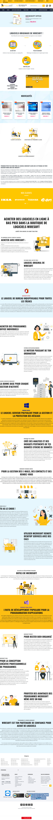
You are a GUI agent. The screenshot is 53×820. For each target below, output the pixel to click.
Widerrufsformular (18, 785)
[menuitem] (40, 1)
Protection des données (32, 781)
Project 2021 (36, 763)
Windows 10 (49, 763)
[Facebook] (21, 805)
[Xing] (24, 805)
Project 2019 (36, 764)
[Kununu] (29, 805)
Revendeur (17, 777)
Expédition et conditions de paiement (19, 782)
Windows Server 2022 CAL (5, 764)
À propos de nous (31, 780)
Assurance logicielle (18, 779)
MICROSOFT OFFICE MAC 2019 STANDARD (7, 114)
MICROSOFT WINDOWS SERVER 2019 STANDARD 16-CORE (46, 114)
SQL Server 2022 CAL (14, 763)
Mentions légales (31, 782)
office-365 (30, 777)
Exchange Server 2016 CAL (25, 763)
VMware (48, 764)
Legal (29, 776)
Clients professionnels (18, 776)
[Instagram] (32, 805)
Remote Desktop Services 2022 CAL (26, 764)
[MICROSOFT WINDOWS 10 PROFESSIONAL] (33, 106)
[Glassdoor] (26, 805)
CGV (16, 786)
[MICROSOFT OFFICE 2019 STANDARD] (20, 106)
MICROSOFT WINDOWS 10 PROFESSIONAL (33, 114)
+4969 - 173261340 (6, 781)
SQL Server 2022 (13, 760)
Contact (16, 780)
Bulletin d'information (31, 779)
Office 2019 (3, 760)
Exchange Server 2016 (24, 760)
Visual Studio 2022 (37, 760)
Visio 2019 (48, 760)
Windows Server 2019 (4, 763)
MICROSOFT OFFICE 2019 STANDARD (20, 114)
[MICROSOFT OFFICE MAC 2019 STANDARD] (7, 106)
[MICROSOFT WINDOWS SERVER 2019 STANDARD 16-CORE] (46, 106)
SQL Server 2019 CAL (14, 764)
